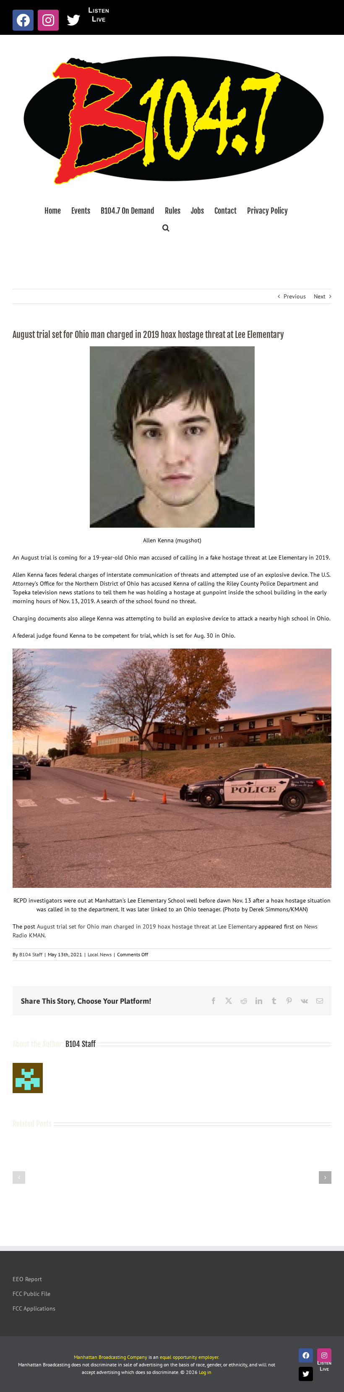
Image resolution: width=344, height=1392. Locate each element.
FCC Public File (31, 1294)
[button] (165, 227)
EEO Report (27, 1279)
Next (320, 296)
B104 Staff (30, 954)
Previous (295, 296)
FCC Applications (34, 1308)
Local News (100, 954)
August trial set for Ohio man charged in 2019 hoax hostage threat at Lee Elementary (147, 926)
